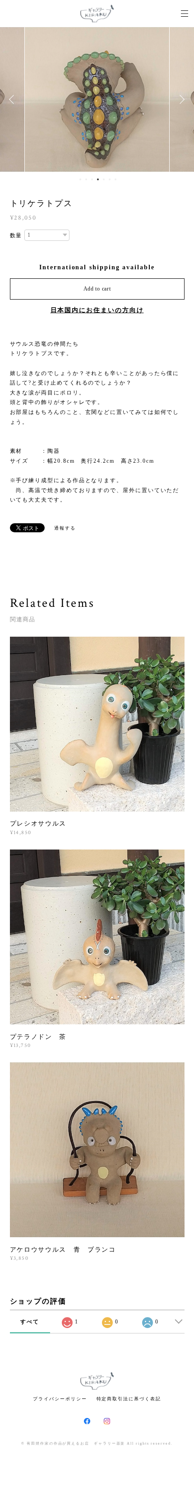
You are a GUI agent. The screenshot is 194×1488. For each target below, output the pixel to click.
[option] (97, 99)
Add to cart (97, 289)
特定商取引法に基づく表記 (129, 1398)
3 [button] (92, 179)
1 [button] (80, 179)
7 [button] (115, 179)
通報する (65, 528)
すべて (29, 1322)
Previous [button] (13, 99)
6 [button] (110, 179)
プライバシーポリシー (60, 1398)
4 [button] (98, 179)
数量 (16, 235)
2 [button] (86, 179)
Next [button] (180, 99)
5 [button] (104, 179)
